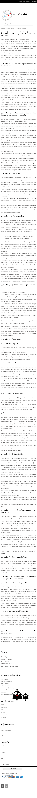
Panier (27, 1)
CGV (2, 735)
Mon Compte (4, 728)
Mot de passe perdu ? (6, 730)
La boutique (4, 707)
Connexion (32, 1)
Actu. (2, 709)
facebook (2, 786)
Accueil (2, 704)
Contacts (3, 712)
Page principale (5, 28)
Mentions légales (5, 714)
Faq (24, 1)
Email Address (4, 746)
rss (6, 786)
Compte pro (19, 1)
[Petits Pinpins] (24, 15)
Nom (2, 758)
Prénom (3, 752)
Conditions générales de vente (18, 28)
